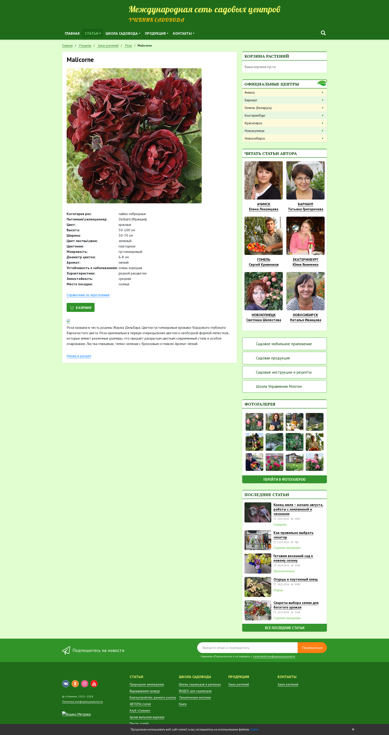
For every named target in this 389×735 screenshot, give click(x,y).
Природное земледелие (147, 684)
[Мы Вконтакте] (65, 683)
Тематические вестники (195, 697)
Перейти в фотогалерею (284, 479)
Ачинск (249, 92)
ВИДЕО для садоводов (195, 691)
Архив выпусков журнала (147, 717)
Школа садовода (122, 33)
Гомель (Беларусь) (258, 107)
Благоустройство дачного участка (153, 697)
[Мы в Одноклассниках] (75, 683)
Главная (72, 33)
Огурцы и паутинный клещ (296, 579)
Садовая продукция (273, 358)
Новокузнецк (254, 130)
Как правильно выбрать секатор (294, 534)
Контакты (182, 33)
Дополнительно (284, 571)
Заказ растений (238, 684)
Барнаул (250, 100)
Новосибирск (254, 138)
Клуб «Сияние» (140, 710)
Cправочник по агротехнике (88, 295)
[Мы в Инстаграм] (84, 683)
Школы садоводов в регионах (200, 684)
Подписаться (312, 647)
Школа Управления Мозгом (279, 386)
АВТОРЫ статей (140, 704)
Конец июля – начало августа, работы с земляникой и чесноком (298, 509)
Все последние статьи (284, 627)
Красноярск (253, 123)
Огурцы (278, 590)
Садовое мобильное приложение (284, 343)
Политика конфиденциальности (82, 701)
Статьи (91, 33)
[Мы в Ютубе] (94, 683)
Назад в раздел (79, 356)
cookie (254, 729)
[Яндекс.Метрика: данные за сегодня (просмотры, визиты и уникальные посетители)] (76, 714)
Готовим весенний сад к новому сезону (293, 558)
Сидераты (280, 524)
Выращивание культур (145, 691)
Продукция (155, 33)
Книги (183, 704)
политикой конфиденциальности (274, 656)
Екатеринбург (254, 115)
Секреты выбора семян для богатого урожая (296, 604)
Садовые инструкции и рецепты (284, 372)
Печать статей (139, 723)
